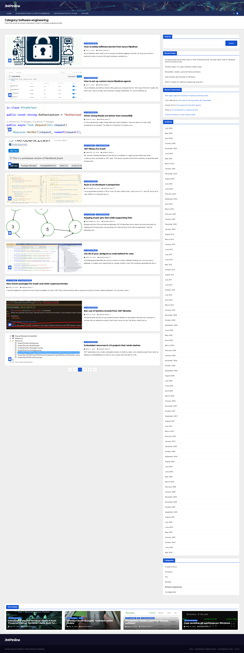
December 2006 (171, 446)
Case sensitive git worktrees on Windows (180, 77)
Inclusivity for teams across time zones (194, 96)
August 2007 (170, 421)
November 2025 (171, 148)
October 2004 (170, 542)
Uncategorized (170, 592)
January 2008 (170, 401)
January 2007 (170, 441)
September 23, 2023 (93, 221)
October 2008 (170, 366)
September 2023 (171, 199)
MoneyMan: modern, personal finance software (183, 72)
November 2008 (171, 361)
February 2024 (170, 194)
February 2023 (170, 214)
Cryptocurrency (89, 145)
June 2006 (169, 472)
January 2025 (170, 169)
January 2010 (170, 310)
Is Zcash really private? (187, 115)
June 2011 (169, 285)
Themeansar (40, 649)
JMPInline (12, 6)
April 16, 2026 (191, 626)
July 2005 (168, 522)
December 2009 (171, 315)
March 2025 (169, 164)
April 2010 (169, 300)
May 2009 (169, 335)
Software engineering (90, 43)
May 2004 (169, 552)
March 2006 (169, 482)
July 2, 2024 (90, 85)
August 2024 (170, 179)
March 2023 (169, 209)
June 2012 (169, 260)
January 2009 (170, 355)
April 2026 (169, 138)
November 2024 (171, 174)
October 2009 (170, 320)
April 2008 (169, 391)
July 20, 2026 (15, 626)
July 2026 (168, 128)
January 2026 (170, 143)
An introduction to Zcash (65, 13)
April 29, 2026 (132, 626)
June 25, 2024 (91, 119)
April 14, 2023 (91, 314)
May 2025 (168, 159)
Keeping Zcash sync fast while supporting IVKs (108, 217)
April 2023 (169, 204)
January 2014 (170, 244)
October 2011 (170, 270)
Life (166, 577)
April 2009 (169, 340)
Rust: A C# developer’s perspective (102, 184)
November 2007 (171, 406)
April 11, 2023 (91, 349)
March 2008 (169, 396)
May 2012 (168, 265)
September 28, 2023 (93, 188)
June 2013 (169, 249)
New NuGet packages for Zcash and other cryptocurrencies (37, 283)
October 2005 (170, 507)
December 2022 (171, 224)
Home (9, 13)
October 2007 (170, 411)
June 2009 (169, 330)
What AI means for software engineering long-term (184, 82)
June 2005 (169, 527)
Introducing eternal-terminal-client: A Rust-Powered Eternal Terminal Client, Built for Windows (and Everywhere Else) (32, 623)
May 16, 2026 (73, 626)
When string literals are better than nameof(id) (108, 115)
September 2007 (171, 416)
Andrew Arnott (104, 50)
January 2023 (170, 219)
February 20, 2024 (92, 152)
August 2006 (170, 462)
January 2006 (170, 492)
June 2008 (169, 386)
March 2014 (169, 239)
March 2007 (169, 431)
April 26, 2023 (13, 287)
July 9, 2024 (90, 50)
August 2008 (170, 376)
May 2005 (168, 532)
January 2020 (170, 229)
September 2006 (171, 456)
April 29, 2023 (91, 257)
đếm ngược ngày (171, 96)
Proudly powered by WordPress (14, 649)
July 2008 (169, 381)
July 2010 (168, 295)
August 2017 (169, 234)
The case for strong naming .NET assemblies (194, 100)
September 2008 (171, 371)
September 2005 (171, 512)
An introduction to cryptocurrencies (33, 13)
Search (168, 37)
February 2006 (170, 487)
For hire (85, 13)
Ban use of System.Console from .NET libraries (107, 311)
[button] (234, 13)
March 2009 (169, 345)
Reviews (168, 582)
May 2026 (168, 133)
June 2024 (169, 189)
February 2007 (170, 436)
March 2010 (169, 305)
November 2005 (171, 502)
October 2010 (170, 290)
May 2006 (169, 477)
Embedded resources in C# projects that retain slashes (112, 345)
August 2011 (169, 275)
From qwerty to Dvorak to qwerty (188, 105)
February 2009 (170, 350)
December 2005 (171, 497)
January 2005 (170, 537)
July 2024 (169, 184)
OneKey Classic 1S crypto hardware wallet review (183, 67)
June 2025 (169, 153)
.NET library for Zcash (95, 149)
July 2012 (168, 254)
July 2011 (168, 280)
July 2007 (169, 426)
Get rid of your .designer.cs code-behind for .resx (109, 253)
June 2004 (169, 547)
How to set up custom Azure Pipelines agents (107, 81)
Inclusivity (168, 572)
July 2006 (169, 467)
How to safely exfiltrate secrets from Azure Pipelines (111, 46)
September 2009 (171, 325)
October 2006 (170, 451)
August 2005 (169, 517)
